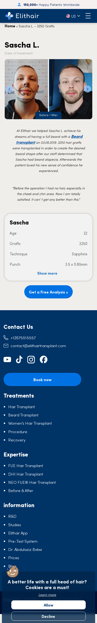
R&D (12, 516)
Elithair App (18, 533)
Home (10, 26)
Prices (13, 557)
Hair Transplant (21, 406)
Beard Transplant (23, 415)
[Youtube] (7, 359)
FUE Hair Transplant (25, 465)
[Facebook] (44, 359)
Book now (42, 379)
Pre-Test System (22, 541)
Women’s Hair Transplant (30, 423)
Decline (48, 616)
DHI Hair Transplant (25, 474)
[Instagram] (31, 359)
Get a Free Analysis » (48, 292)
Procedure (17, 431)
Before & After (20, 490)
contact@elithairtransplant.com (38, 345)
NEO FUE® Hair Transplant (32, 482)
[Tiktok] (19, 359)
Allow (48, 604)
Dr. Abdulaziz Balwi (25, 549)
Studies (14, 524)
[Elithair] (22, 15)
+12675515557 (23, 337)
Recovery (16, 440)
